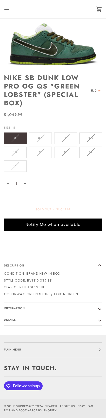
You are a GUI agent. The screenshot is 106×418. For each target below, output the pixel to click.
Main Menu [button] (12, 349)
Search (51, 406)
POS (7, 410)
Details (10, 319)
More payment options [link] (26, 253)
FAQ (90, 406)
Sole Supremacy (20, 406)
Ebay (81, 406)
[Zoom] (53, 44)
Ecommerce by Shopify (38, 410)
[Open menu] (11, 9)
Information (14, 308)
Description (14, 265)
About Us (67, 406)
